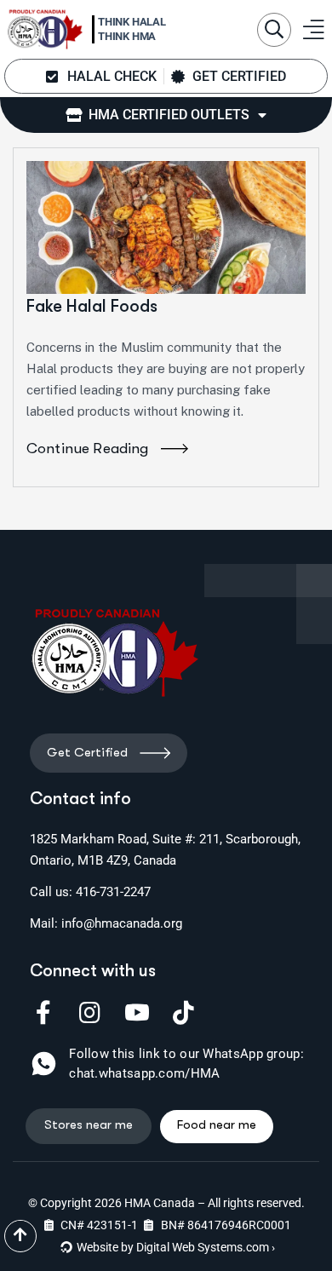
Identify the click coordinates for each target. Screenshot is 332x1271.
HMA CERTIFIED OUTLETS (165, 114)
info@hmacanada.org (121, 923)
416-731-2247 (113, 892)
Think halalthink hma (132, 29)
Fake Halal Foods (91, 306)
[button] (274, 30)
